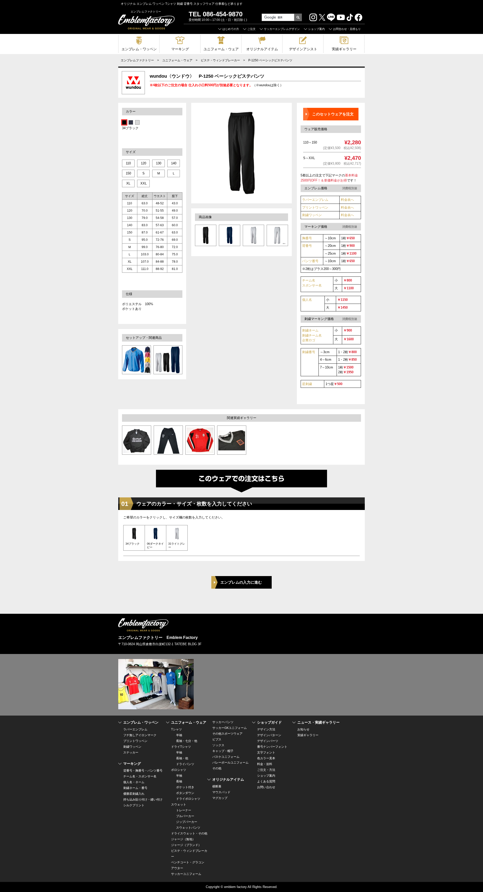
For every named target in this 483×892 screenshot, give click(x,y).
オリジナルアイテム (262, 49)
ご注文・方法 (266, 770)
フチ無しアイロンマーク (139, 735)
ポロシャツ (178, 770)
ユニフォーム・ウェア (221, 49)
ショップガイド (269, 722)
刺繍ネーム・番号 (135, 788)
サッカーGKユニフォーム (229, 728)
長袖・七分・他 (186, 741)
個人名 (307, 300)
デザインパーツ (267, 741)
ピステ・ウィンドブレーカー (220, 60)
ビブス (216, 739)
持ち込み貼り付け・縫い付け (143, 799)
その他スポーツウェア (227, 733)
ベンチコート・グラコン (187, 862)
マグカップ (219, 798)
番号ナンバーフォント (272, 746)
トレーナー (183, 810)
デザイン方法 (266, 729)
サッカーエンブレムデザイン (282, 28)
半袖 (179, 735)
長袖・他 (182, 758)
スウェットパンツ (188, 827)
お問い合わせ (266, 787)
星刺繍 (307, 384)
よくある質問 (266, 781)
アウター (177, 868)
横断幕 (216, 786)
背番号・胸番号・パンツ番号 (143, 770)
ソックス (218, 745)
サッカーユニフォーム (186, 874)
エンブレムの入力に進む (241, 582)
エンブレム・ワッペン (139, 49)
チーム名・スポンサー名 (139, 776)
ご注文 (251, 28)
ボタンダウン (185, 793)
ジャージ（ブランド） (186, 845)
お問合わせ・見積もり (347, 28)
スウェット (178, 804)
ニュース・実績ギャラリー (318, 722)
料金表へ (347, 200)
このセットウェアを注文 (333, 114)
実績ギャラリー (344, 49)
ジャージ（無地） (183, 839)
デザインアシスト (303, 49)
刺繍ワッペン (312, 215)
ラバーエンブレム (315, 200)
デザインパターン (269, 735)
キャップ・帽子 (222, 751)
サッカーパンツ (222, 722)
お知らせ (303, 729)
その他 (216, 768)
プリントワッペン (315, 207)
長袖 (179, 781)
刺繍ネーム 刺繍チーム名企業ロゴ (312, 335)
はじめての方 (230, 28)
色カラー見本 (266, 758)
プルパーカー (185, 816)
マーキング (180, 49)
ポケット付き (185, 787)
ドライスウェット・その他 (189, 833)
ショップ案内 (316, 28)
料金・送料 (264, 764)
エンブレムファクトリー (137, 60)
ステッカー (130, 752)
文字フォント (266, 752)
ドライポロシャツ (188, 799)
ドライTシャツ (181, 746)
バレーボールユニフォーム (230, 762)
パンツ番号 (310, 261)
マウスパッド (221, 792)
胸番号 (307, 238)
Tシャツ (176, 729)
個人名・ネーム (133, 782)
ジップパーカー (186, 822)
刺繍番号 (308, 352)
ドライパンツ (185, 764)
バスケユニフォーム (225, 757)
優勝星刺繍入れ (133, 793)
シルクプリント (133, 805)
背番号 (307, 246)
